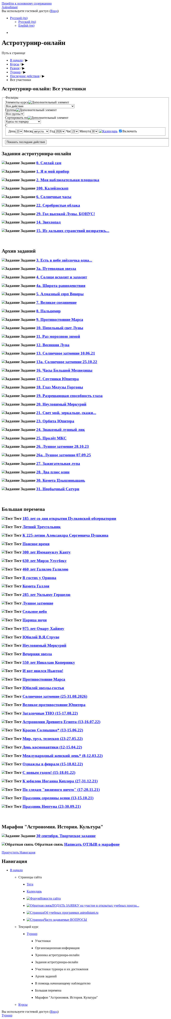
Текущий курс (28, 926)
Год (52, 131)
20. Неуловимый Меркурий (61, 404)
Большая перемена (48, 990)
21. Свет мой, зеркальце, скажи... (66, 413)
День (11, 131)
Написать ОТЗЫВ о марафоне (91, 844)
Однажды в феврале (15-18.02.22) (53, 764)
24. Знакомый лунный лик (60, 429)
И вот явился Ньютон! (43, 671)
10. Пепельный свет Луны (59, 328)
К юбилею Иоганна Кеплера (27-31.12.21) (60, 781)
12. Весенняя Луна (52, 345)
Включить (129, 131)
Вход (54, 11)
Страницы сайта (30, 877)
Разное (15, 68)
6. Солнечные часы (53, 197)
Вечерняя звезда (37, 654)
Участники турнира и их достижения (61, 969)
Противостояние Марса (44, 679)
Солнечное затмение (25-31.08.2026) (55, 696)
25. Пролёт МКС (51, 438)
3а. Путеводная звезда (56, 268)
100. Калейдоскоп (52, 188)
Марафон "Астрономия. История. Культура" (66, 997)
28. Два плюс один (52, 472)
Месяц (28, 131)
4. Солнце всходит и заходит (61, 277)
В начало (16, 60)
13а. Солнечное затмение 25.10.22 (66, 362)
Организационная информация (57, 948)
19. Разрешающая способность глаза (69, 395)
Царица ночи (35, 620)
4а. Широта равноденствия (60, 285)
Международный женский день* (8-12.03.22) (63, 755)
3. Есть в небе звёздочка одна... (64, 260)
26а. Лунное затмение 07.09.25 (63, 455)
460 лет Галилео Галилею (45, 569)
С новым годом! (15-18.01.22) (49, 772)
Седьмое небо (35, 611)
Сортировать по (16, 117)
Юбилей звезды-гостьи (43, 688)
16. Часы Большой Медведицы (64, 370)
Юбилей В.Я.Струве (41, 637)
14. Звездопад (48, 222)
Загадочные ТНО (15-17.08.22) (50, 713)
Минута (85, 131)
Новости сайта (50, 898)
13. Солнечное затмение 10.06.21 (65, 353)
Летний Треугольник (42, 527)
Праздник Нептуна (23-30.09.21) (52, 806)
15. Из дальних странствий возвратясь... (72, 230)
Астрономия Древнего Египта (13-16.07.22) (61, 722)
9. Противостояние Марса (59, 319)
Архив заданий (46, 976)
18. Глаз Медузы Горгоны (59, 387)
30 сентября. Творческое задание (66, 836)
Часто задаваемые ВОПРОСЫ (65, 919)
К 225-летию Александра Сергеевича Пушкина (65, 535)
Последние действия (24, 76)
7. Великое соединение (56, 302)
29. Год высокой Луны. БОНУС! (65, 214)
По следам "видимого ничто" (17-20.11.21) (61, 789)
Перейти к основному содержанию (27, 3)
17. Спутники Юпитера (57, 379)
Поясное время (36, 544)
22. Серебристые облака (58, 205)
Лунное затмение (38, 603)
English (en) (26, 25)
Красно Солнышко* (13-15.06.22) (53, 730)
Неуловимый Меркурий (44, 645)
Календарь (34, 891)
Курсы (14, 64)
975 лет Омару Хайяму (43, 628)
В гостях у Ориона (39, 578)
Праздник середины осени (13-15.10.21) (58, 798)
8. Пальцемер (48, 311)
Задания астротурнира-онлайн (56, 962)
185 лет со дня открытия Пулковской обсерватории (69, 518)
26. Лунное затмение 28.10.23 (62, 446)
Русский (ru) (19, 18)
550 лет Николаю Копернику (49, 662)
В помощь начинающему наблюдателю (63, 983)
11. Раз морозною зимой (58, 336)
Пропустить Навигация (18, 852)
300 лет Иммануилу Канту (47, 552)
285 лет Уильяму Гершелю (46, 594)
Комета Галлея (36, 586)
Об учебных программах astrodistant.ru (71, 912)
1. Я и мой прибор (52, 171)
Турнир (15, 72)
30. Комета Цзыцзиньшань (60, 480)
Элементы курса (16, 102)
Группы (10, 110)
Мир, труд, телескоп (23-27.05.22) (53, 738)
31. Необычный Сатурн (57, 489)
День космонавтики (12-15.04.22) (52, 747)
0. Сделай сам (48, 163)
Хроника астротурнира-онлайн (57, 955)
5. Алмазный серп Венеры (60, 294)
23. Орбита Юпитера (55, 421)
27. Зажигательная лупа (58, 463)
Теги (30, 884)
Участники (43, 941)
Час (68, 131)
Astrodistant (10, 7)
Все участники (20, 80)
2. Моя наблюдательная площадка (67, 180)
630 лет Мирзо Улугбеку (45, 561)
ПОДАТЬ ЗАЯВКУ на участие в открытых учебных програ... (95, 905)
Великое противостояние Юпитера (54, 705)
